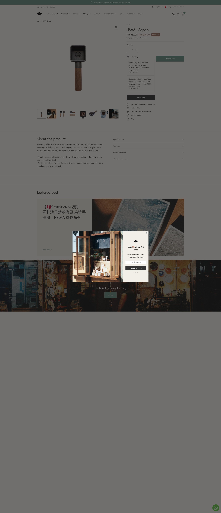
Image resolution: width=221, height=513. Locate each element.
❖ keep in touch (135, 268)
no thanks (136, 272)
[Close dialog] (146, 233)
